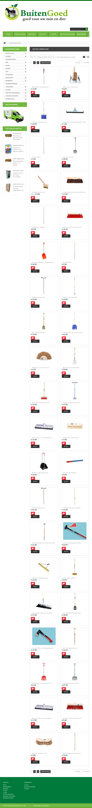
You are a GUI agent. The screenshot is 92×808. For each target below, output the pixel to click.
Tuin (7, 71)
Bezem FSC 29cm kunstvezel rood (72, 718)
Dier (7, 62)
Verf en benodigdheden (13, 92)
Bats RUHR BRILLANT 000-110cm (72, 613)
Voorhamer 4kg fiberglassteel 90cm (72, 543)
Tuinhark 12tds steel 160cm (70, 297)
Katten (8, 65)
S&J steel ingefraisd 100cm (70, 648)
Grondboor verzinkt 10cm (38, 297)
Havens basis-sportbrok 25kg (19, 145)
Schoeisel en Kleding (12, 96)
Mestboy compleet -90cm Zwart (40, 472)
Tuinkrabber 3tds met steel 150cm (72, 508)
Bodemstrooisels (11, 59)
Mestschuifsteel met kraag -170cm (72, 753)
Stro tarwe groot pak (19, 159)
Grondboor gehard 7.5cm (38, 508)
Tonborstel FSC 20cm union (39, 753)
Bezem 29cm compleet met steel (40, 402)
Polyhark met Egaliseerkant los (40, 578)
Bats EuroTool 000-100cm (38, 332)
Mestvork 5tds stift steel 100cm (71, 367)
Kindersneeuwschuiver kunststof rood (41, 683)
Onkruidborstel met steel (38, 192)
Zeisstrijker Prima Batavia (69, 472)
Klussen (8, 89)
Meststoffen (9, 77)
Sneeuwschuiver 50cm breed (39, 122)
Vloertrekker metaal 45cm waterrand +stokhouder (75, 122)
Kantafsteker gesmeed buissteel (71, 402)
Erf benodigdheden (11, 83)
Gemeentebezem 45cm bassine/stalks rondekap (75, 192)
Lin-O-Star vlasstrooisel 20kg (19, 184)
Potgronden (9, 74)
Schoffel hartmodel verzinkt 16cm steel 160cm (44, 543)
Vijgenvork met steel (68, 157)
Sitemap (26, 788)
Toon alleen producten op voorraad (66, 57)
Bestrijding (9, 80)
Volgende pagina (45, 62)
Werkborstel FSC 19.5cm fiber (71, 437)
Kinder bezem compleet (69, 578)
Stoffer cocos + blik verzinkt (70, 87)
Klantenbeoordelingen (29, 786)
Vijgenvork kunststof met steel (71, 683)
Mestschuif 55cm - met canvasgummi (42, 437)
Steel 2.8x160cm (67, 262)
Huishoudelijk (10, 99)
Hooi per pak (17, 133)
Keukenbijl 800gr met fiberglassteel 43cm (42, 648)
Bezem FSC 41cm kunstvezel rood (72, 227)
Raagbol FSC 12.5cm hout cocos (40, 367)
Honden (8, 68)
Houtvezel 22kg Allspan (19, 170)
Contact (26, 785)
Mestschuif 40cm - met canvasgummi (42, 718)
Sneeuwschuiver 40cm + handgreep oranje (43, 262)
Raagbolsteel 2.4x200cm (38, 227)
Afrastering (9, 86)
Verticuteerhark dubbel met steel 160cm (42, 613)
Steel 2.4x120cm (36, 157)
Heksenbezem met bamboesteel (40, 87)
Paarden (8, 56)
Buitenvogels (10, 53)
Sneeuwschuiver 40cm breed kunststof (73, 332)
